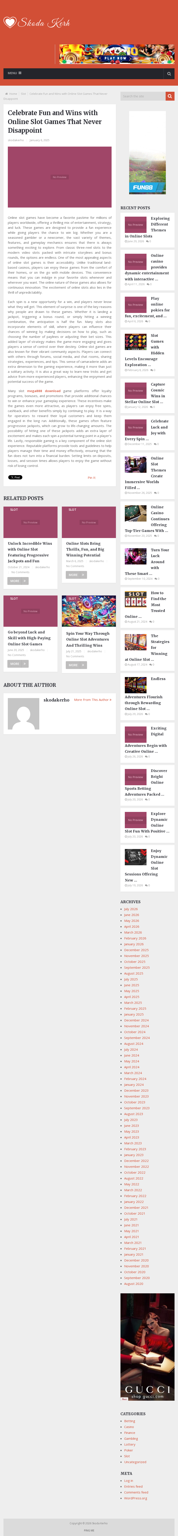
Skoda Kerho (100, 1523)
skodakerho (16, 140)
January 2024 (134, 1084)
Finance (129, 1432)
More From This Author (91, 699)
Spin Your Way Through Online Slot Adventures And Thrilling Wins (88, 639)
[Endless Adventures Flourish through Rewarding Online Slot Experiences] (138, 692)
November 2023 (136, 1096)
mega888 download (44, 391)
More (14, 581)
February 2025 (135, 1008)
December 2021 (136, 1207)
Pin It (92, 477)
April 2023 (131, 1137)
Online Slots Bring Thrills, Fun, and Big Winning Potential (85, 549)
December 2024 (136, 1020)
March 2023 (133, 1143)
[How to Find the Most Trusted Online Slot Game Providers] (138, 606)
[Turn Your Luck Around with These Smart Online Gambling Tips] (138, 563)
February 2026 (135, 938)
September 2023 (137, 1108)
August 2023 (133, 1114)
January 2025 (134, 1014)
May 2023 (131, 1131)
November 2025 (136, 956)
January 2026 (134, 944)
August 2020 (133, 1283)
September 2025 (137, 967)
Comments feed (136, 1492)
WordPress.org (135, 1498)
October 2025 (134, 961)
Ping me (89, 1530)
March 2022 (133, 1190)
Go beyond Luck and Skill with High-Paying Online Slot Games (29, 638)
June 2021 (131, 1225)
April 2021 (131, 1237)
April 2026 (131, 926)
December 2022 (136, 1160)
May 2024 (131, 1061)
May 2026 (131, 920)
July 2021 (131, 1219)
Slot (23, 94)
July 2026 (131, 909)
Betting (129, 1421)
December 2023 (136, 1090)
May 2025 (131, 991)
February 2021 (135, 1248)
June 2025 (131, 985)
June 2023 (131, 1125)
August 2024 (133, 1043)
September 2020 (137, 1278)
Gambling (131, 1438)
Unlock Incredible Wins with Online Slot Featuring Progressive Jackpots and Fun (30, 552)
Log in (128, 1480)
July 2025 (131, 979)
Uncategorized (135, 1462)
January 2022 (134, 1201)
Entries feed (133, 1486)
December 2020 (136, 1260)
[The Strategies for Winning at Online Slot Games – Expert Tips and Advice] (138, 649)
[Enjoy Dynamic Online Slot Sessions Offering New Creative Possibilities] (138, 864)
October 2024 (134, 1032)
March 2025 (133, 1002)
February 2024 (135, 1078)
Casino (129, 1427)
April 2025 (131, 997)
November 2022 (136, 1166)
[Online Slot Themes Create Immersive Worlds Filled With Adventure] (138, 471)
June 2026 (131, 915)
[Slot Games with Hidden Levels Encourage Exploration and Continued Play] (138, 349)
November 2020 (136, 1266)
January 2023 (134, 1155)
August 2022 (133, 1178)
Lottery (129, 1444)
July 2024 (131, 1049)
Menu (12, 73)
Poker (128, 1450)
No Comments (20, 572)
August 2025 (133, 973)
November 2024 (136, 1026)
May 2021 (131, 1231)
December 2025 (136, 950)
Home (13, 94)
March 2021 (133, 1242)
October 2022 (134, 1172)
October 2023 (134, 1102)
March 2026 (133, 932)
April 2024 (131, 1067)
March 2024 (133, 1073)
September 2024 (137, 1037)
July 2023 (131, 1119)
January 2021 (134, 1254)
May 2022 (131, 1184)
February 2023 (135, 1149)
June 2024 (131, 1055)
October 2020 (134, 1272)
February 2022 (135, 1196)
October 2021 (134, 1213)
